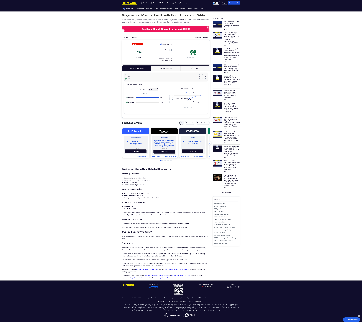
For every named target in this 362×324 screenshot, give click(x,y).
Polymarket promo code (222, 214)
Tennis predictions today (222, 219)
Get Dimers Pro (234, 3)
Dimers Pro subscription (222, 224)
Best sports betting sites (222, 235)
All (182, 123)
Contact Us (133, 298)
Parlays (182, 8)
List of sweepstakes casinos (223, 240)
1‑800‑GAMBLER (197, 301)
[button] (126, 37)
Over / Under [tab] (143, 89)
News (201, 8)
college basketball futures (180, 275)
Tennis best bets (219, 222)
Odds (195, 8)
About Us (125, 298)
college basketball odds (137, 278)
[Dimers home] (129, 3)
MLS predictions (219, 203)
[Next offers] (209, 143)
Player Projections (166, 8)
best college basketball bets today (177, 269)
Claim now (164, 151)
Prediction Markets (202, 123)
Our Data (208, 298)
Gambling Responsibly (181, 298)
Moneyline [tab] (154, 89)
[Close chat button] (359, 316)
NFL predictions (219, 211)
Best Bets (149, 8)
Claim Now (135, 151)
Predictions (140, 8)
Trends (176, 8)
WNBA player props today (222, 230)
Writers (140, 298)
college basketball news (165, 278)
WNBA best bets (219, 232)
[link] (228, 287)
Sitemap (170, 298)
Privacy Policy (149, 298)
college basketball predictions (147, 269)
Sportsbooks (190, 123)
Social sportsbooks (220, 243)
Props (156, 8)
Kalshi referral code (220, 216)
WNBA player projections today (224, 227)
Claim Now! (192, 151)
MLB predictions (219, 209)
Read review (156, 156)
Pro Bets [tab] (196, 68)
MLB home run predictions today (225, 238)
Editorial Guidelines (197, 298)
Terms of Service (160, 298)
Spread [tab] (135, 89)
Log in (224, 3)
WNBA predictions (220, 206)
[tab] (136, 68)
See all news (226, 192)
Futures (189, 8)
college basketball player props (156, 275)
